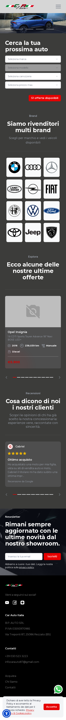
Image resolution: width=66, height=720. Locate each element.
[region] (33, 337)
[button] (6, 713)
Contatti (10, 687)
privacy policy (26, 567)
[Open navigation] (58, 6)
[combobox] (33, 59)
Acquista (10, 675)
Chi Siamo (11, 681)
